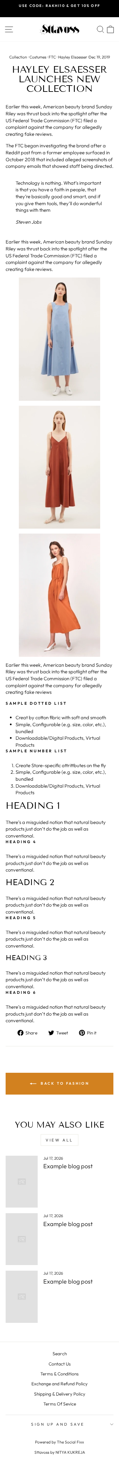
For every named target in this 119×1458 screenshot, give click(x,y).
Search (60, 1354)
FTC (52, 57)
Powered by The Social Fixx (59, 1441)
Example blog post (68, 1166)
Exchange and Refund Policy (59, 1384)
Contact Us (60, 1364)
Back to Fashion (64, 1083)
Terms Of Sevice (59, 1404)
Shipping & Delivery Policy (59, 1394)
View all (59, 1140)
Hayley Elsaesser (72, 57)
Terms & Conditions (59, 1374)
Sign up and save (58, 1424)
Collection (18, 57)
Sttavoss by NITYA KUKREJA (59, 1452)
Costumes (37, 57)
